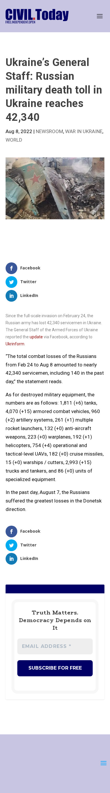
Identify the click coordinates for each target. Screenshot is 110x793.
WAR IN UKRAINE (83, 131)
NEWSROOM (49, 131)
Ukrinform (15, 344)
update (37, 336)
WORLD (14, 140)
